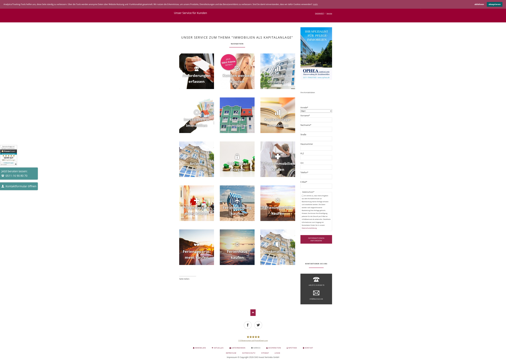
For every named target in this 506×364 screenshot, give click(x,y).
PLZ (302, 153)
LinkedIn (188, 282)
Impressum (232, 357)
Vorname (305, 115)
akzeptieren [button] (495, 4)
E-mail (195, 282)
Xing (191, 282)
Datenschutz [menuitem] (248, 353)
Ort (301, 163)
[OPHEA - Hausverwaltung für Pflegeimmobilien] (316, 53)
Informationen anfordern (316, 239)
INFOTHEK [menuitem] (292, 348)
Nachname (305, 125)
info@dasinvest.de (316, 299)
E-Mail (304, 181)
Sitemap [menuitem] (265, 353)
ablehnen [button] (479, 4)
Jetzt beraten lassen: (14, 173)
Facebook (180, 282)
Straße (303, 134)
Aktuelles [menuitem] (219, 348)
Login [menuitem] (277, 353)
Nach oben (253, 312)
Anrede (304, 107)
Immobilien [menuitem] (200, 348)
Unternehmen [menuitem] (238, 348)
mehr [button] (315, 4)
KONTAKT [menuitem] (309, 348)
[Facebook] (248, 325)
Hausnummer (306, 144)
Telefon (304, 172)
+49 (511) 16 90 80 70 (316, 285)
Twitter (184, 282)
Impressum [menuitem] (231, 353)
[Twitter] (258, 325)
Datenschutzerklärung (309, 228)
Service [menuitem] (256, 348)
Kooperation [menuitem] (274, 348)
